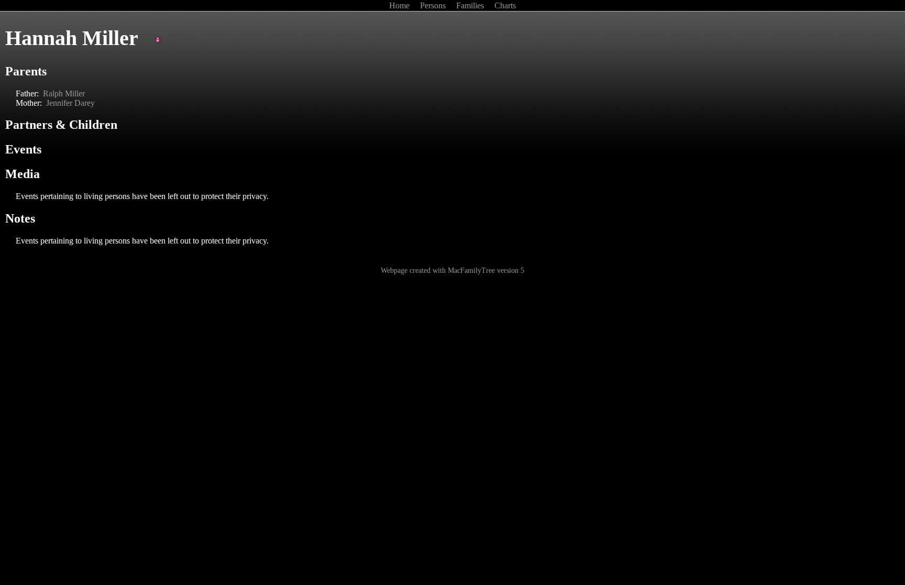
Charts (505, 5)
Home (400, 5)
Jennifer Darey (70, 102)
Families (471, 5)
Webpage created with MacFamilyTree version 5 (452, 270)
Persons (434, 5)
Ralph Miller (64, 93)
